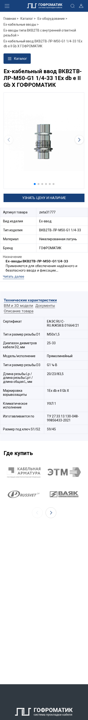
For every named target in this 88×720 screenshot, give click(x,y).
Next (51, 512)
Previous (37, 512)
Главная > (11, 18)
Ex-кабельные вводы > (21, 24)
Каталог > (28, 18)
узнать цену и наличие (44, 198)
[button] (35, 184)
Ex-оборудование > (52, 18)
